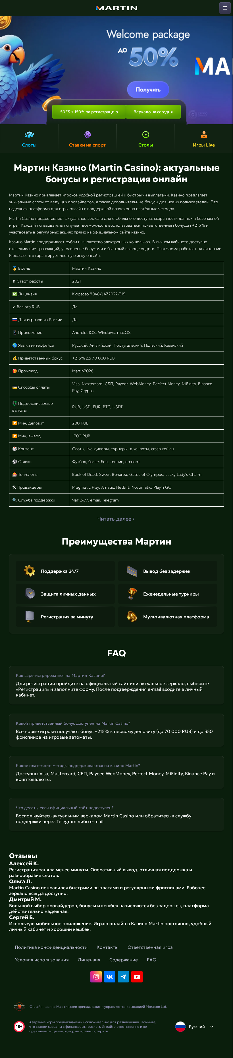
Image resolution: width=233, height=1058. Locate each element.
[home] (116, 8)
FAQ (151, 959)
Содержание (123, 959)
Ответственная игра (150, 947)
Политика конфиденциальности (51, 947)
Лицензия (89, 959)
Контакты (107, 947)
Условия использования (42, 959)
